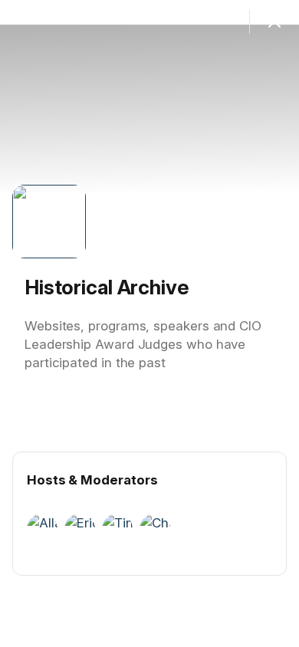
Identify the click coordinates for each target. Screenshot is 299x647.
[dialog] (149, 323)
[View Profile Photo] (49, 221)
